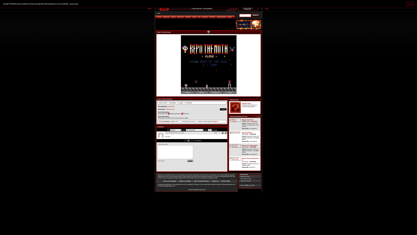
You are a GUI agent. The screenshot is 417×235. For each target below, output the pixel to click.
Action (159, 17)
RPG (199, 17)
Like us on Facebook (169, 181)
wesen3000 (170, 106)
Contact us (215, 181)
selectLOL (169, 109)
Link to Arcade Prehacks (201, 181)
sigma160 (167, 132)
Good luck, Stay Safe (249, 145)
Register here (247, 9)
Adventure (166, 17)
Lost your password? (247, 7)
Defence (188, 17)
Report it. (215, 121)
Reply (215, 132)
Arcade (173, 17)
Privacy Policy (225, 181)
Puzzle (230, 17)
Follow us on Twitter (185, 181)
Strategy (212, 17)
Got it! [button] (410, 4)
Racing (194, 17)
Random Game (246, 103)
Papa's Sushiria (247, 120)
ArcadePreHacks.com (199, 189)
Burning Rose (247, 132)
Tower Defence (221, 17)
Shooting (205, 17)
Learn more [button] (73, 4)
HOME (158, 13)
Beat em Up (180, 17)
